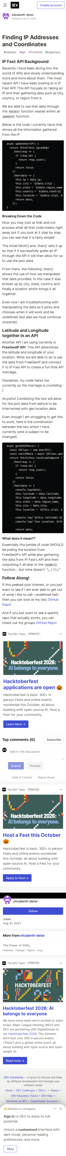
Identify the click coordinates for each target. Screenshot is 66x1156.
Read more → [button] (15, 1060)
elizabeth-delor (23, 15)
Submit (16, 766)
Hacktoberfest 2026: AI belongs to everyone (28, 1011)
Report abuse (46, 777)
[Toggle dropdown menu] (60, 634)
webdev (10, 52)
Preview (35, 766)
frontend (35, 52)
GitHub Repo (46, 623)
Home (9, 1090)
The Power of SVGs (22, 947)
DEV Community (13, 1077)
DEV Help (47, 1095)
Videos (54, 1090)
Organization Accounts (44, 1101)
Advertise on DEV (16, 1101)
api (22, 52)
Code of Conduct (22, 777)
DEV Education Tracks (24, 1095)
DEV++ (43, 1090)
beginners (52, 52)
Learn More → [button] (15, 724)
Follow (33, 911)
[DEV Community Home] (14, 5)
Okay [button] (10, 1149)
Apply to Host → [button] (17, 878)
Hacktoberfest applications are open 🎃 (33, 684)
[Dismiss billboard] (60, 1109)
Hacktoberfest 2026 (22, 1034)
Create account (51, 5)
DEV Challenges (25, 1090)
